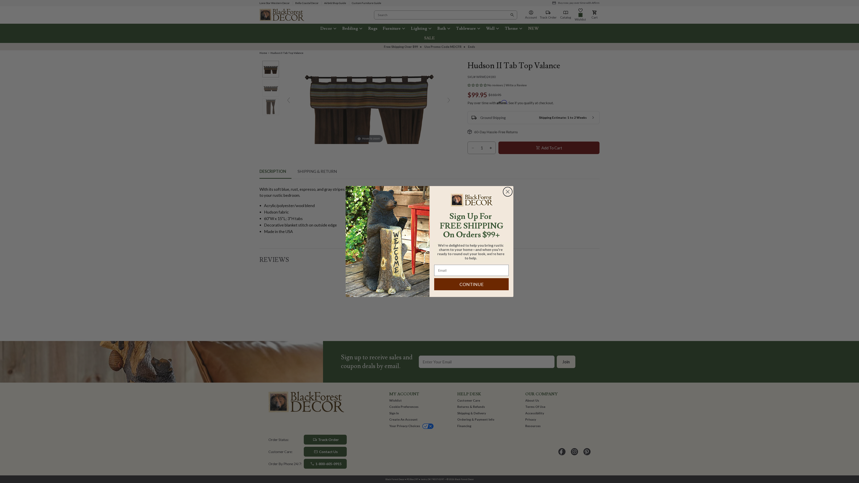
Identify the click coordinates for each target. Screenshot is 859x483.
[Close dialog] (508, 192)
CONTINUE (471, 284)
